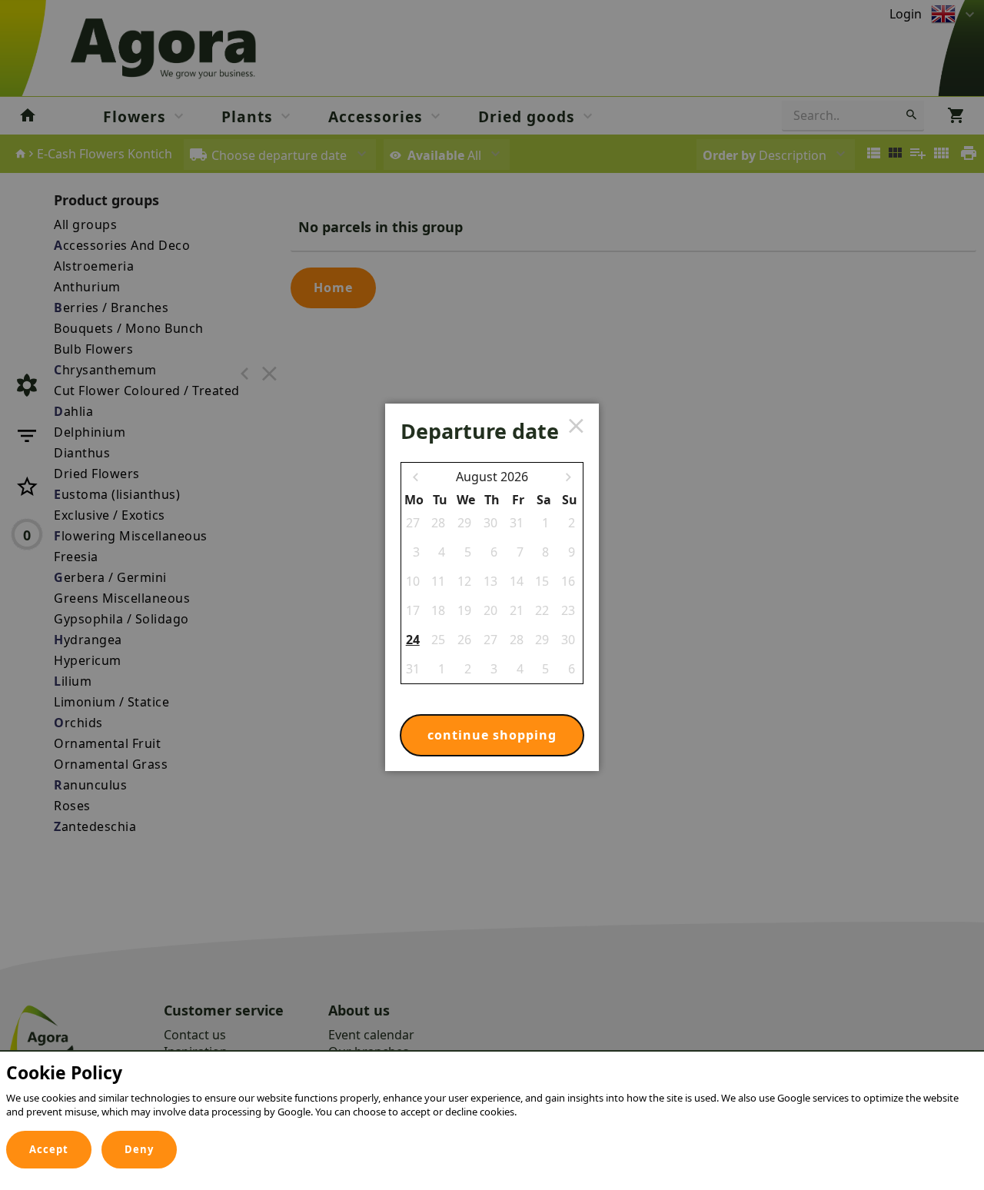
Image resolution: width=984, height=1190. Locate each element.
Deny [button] (139, 1149)
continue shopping (492, 734)
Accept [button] (48, 1149)
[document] (492, 1094)
